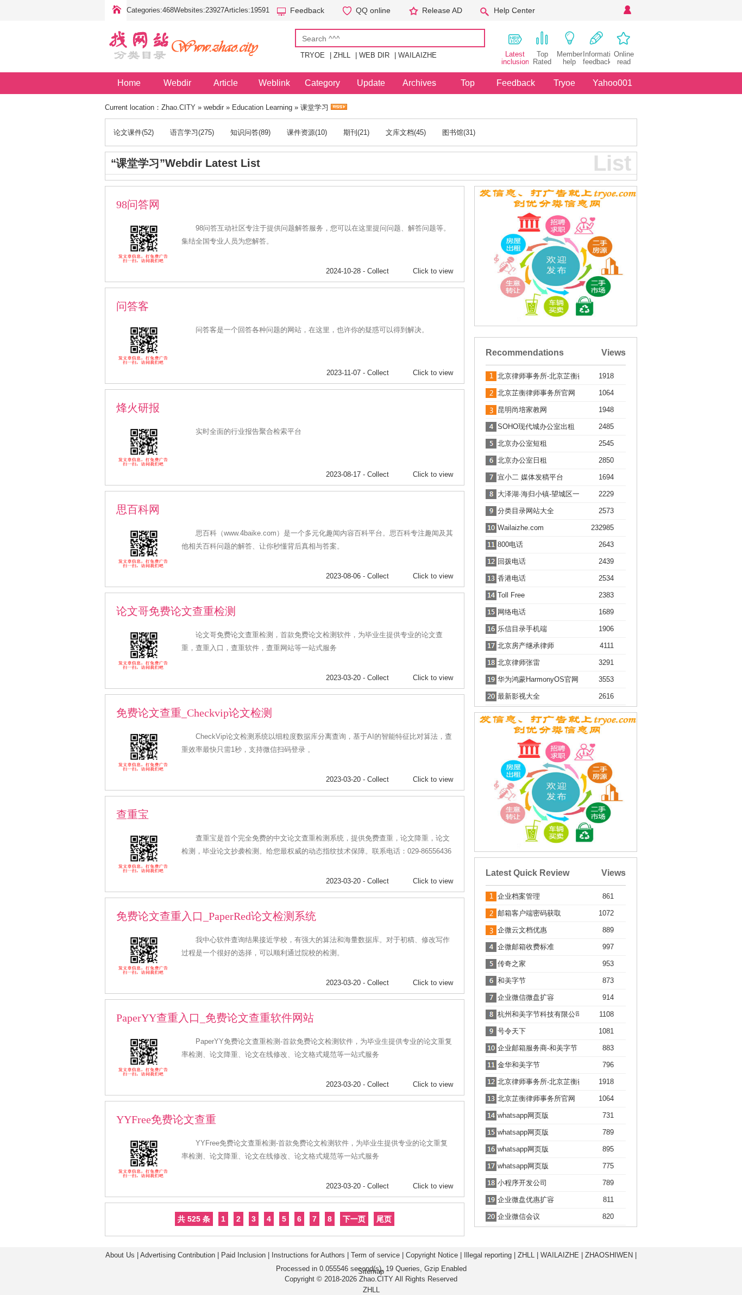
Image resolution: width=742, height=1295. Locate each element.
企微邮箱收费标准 (526, 947)
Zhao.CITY (178, 107)
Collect (378, 271)
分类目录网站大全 (526, 511)
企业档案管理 (519, 896)
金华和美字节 (519, 1065)
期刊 (350, 132)
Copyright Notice (432, 1255)
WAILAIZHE (417, 55)
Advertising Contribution (177, 1255)
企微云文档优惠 (522, 930)
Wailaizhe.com (521, 528)
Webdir (177, 83)
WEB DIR (374, 55)
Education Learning (262, 107)
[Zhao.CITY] (200, 64)
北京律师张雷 (519, 662)
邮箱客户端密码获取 (529, 913)
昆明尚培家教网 (522, 410)
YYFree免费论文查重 (166, 1119)
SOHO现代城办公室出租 (536, 426)
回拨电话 (512, 561)
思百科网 (138, 509)
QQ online (373, 10)
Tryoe (564, 83)
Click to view (433, 271)
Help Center (514, 10)
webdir (214, 107)
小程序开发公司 (522, 1183)
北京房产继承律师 (526, 646)
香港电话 (512, 578)
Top (468, 83)
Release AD (442, 10)
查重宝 (132, 814)
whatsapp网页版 (523, 1115)
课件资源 (301, 132)
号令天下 (512, 1031)
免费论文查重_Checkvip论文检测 (194, 713)
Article (225, 83)
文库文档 (400, 132)
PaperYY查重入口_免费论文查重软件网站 (215, 1018)
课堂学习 (314, 107)
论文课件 (128, 132)
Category (322, 83)
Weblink (274, 83)
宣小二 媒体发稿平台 (530, 477)
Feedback (307, 10)
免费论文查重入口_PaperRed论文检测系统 (216, 916)
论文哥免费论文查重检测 (176, 611)
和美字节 (512, 980)
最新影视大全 (519, 696)
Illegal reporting (488, 1255)
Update (371, 83)
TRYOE (312, 55)
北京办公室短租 (522, 443)
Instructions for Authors (308, 1255)
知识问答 (244, 132)
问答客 (132, 306)
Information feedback (596, 58)
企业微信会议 (519, 1216)
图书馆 (452, 132)
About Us (120, 1255)
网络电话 (512, 612)
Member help (569, 58)
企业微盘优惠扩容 (526, 1200)
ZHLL (342, 55)
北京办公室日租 (522, 460)
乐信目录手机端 (522, 629)
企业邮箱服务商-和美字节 (537, 1048)
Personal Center (626, 10)
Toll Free (511, 595)
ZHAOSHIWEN (609, 1255)
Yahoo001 (612, 83)
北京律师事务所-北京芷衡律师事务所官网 (538, 376)
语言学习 (184, 132)
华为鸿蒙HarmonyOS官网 (538, 679)
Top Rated (542, 58)
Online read (624, 58)
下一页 (354, 1219)
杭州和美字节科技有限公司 (538, 1014)
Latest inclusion (515, 58)
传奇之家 (512, 964)
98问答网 (138, 204)
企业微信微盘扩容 (526, 997)
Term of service (375, 1255)
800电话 (510, 544)
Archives (419, 83)
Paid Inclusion (243, 1255)
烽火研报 (138, 408)
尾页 (384, 1219)
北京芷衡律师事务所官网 (536, 393)
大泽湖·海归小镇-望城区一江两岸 (538, 494)
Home (116, 10)
